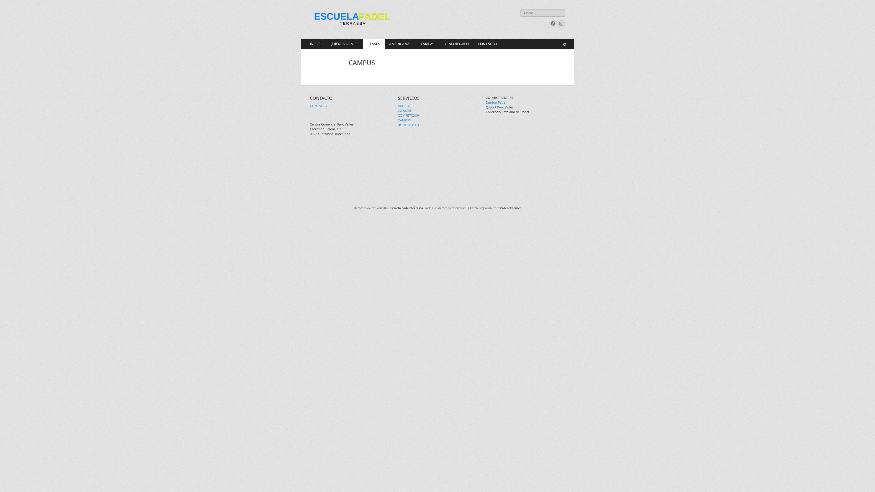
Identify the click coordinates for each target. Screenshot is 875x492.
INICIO (315, 43)
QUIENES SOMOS (343, 43)
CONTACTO (487, 43)
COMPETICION (409, 115)
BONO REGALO (456, 43)
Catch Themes (510, 208)
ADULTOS (405, 106)
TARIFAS (427, 43)
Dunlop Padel (496, 102)
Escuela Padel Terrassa (406, 208)
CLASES (374, 43)
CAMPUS (404, 120)
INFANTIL (405, 110)
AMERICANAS (400, 43)
